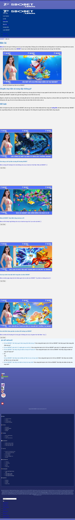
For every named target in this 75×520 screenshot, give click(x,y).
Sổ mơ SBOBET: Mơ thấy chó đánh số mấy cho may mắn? (19, 362)
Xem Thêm (3, 167)
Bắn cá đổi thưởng (8, 435)
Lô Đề (4, 19)
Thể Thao (5, 13)
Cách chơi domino (9, 437)
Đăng (6, 480)
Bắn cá (1, 47)
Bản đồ (6, 457)
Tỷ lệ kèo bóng (8, 418)
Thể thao (7, 461)
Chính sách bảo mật (9, 445)
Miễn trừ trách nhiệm (9, 443)
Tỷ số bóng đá (8, 421)
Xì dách (6, 436)
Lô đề (6, 464)
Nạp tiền (6, 481)
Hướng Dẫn (6, 27)
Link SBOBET (6, 30)
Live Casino (6, 16)
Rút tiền (6, 482)
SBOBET (2, 39)
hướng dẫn (54, 107)
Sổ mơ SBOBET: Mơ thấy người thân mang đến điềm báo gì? (19, 343)
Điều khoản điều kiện (9, 444)
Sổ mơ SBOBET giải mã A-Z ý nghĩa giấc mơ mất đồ (17, 347)
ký (7, 480)
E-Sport (6, 419)
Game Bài (5, 21)
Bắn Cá (5, 24)
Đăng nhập (7, 483)
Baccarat (7, 427)
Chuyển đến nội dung (5, 0)
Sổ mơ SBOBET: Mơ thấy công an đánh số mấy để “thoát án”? (20, 349)
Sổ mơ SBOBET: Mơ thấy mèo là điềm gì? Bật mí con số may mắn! (21, 358)
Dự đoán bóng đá (8, 422)
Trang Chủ (5, 10)
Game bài (7, 466)
